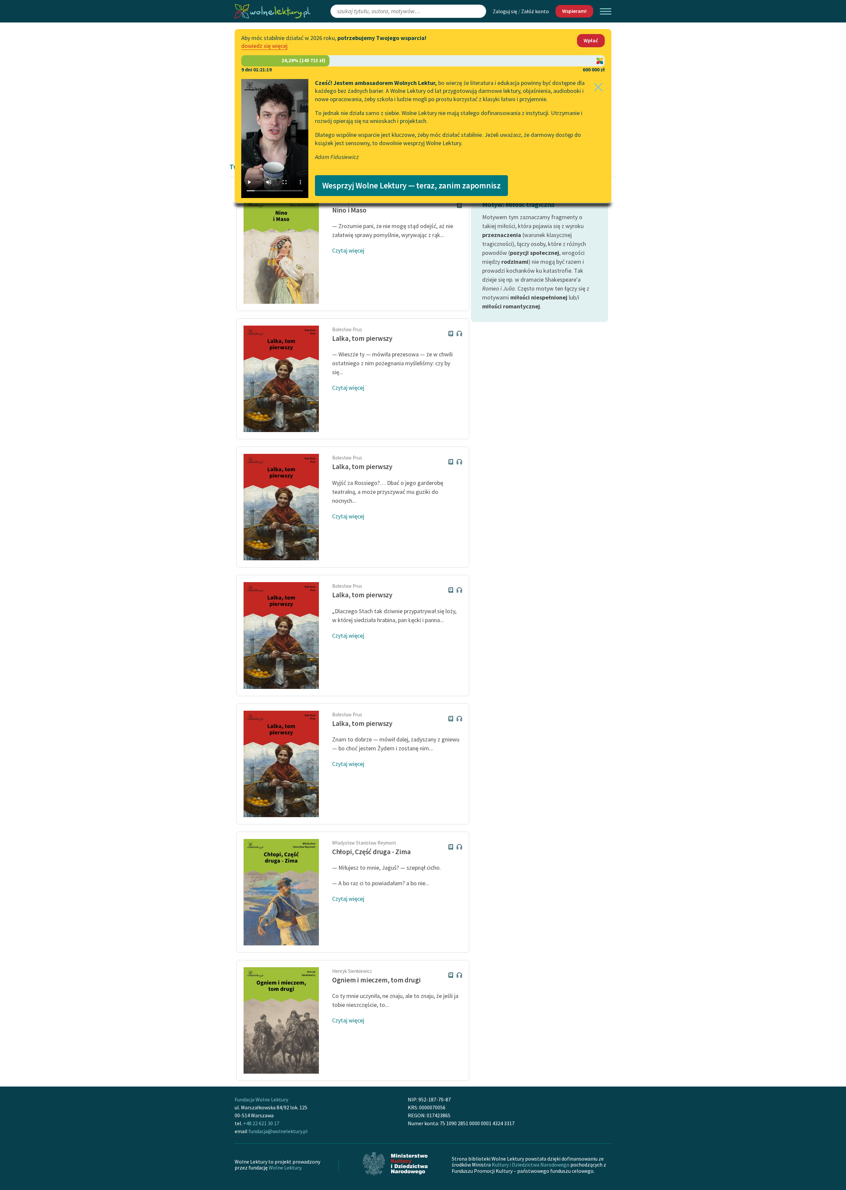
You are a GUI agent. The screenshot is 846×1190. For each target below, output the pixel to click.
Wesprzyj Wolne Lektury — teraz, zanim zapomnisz (411, 185)
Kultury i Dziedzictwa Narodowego (530, 1164)
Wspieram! (574, 11)
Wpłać (591, 40)
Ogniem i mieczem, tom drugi (376, 979)
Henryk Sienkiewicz (352, 971)
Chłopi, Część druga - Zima (371, 851)
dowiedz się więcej (264, 46)
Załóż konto (535, 11)
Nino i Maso (349, 210)
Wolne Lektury (285, 1167)
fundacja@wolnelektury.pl (278, 1131)
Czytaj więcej (348, 250)
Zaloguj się (505, 11)
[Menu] (605, 11)
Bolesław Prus (347, 329)
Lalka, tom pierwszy (362, 338)
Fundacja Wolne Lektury (261, 1099)
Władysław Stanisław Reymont (364, 843)
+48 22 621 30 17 (261, 1123)
